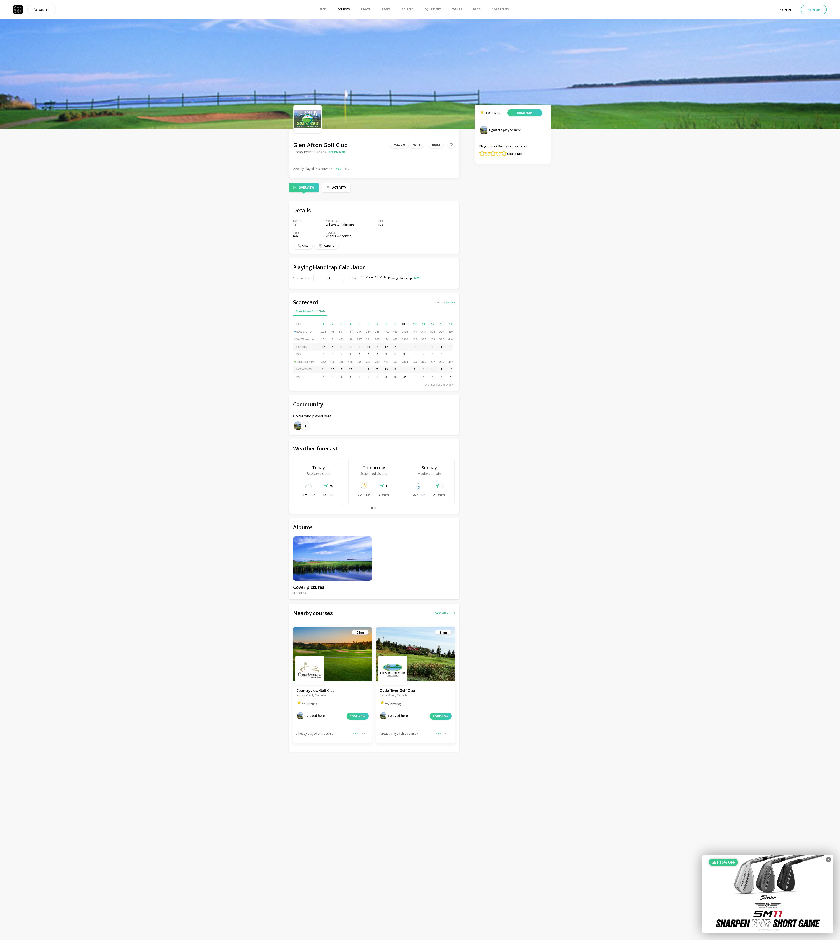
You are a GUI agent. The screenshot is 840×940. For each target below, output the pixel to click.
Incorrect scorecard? (438, 384)
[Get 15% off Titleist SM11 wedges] (767, 894)
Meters (450, 302)
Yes (338, 168)
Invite (416, 144)
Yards (439, 302)
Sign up (814, 10)
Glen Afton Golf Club (310, 311)
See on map (337, 152)
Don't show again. (769, 930)
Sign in (785, 10)
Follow (399, 144)
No (347, 168)
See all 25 (443, 613)
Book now (357, 716)
